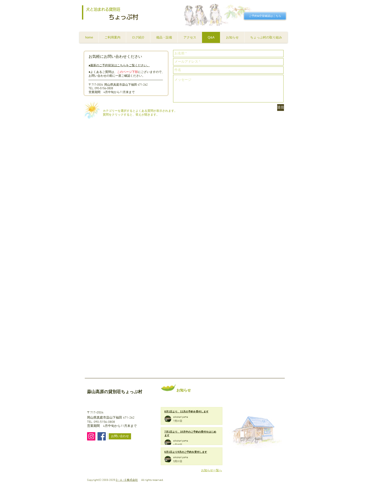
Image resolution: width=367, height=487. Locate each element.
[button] (112, 37)
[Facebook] (101, 436)
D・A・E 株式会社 (127, 480)
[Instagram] (91, 436)
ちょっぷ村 (123, 17)
